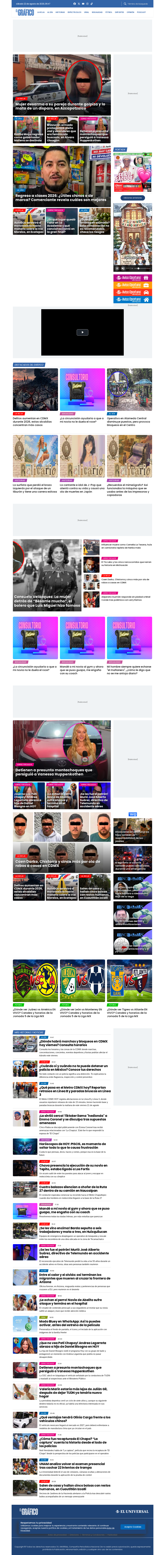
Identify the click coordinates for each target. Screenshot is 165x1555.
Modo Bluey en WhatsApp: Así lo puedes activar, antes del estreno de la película (69, 1323)
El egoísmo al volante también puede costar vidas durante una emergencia (132, 865)
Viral (43, 1317)
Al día (18, 118)
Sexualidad (46, 1204)
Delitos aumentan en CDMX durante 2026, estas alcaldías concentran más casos (28, 892)
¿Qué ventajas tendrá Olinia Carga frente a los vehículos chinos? (74, 1419)
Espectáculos (88, 118)
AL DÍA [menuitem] (50, 12)
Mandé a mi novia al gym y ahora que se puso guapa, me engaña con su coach (74, 1210)
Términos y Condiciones (93, 1534)
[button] (117, 268)
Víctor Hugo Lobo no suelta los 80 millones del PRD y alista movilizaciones (131, 921)
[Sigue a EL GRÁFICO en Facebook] (80, 1542)
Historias (45, 1140)
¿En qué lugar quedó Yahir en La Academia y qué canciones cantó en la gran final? (61, 226)
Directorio (74, 1534)
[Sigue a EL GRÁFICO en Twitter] (81, 1542)
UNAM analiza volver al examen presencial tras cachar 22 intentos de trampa (72, 1466)
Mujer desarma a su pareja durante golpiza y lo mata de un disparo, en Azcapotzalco (60, 106)
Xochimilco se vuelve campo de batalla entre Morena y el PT (132, 949)
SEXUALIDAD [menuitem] (97, 12)
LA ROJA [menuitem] (40, 12)
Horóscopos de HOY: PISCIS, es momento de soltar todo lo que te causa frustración (72, 1146)
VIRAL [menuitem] (86, 12)
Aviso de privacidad (57, 1534)
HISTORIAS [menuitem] (60, 12)
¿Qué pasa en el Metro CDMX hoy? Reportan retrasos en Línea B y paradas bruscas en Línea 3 (75, 1091)
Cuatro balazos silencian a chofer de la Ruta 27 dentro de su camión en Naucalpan (73, 1189)
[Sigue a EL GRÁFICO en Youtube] (85, 1542)
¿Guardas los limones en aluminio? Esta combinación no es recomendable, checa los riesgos (95, 226)
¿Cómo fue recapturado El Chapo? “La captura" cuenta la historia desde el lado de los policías (72, 1442)
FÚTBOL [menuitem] (108, 12)
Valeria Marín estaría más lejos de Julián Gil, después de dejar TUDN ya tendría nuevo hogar (73, 1392)
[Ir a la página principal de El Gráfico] (25, 12)
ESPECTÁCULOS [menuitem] (74, 12)
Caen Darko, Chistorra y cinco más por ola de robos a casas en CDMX (57, 863)
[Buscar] (125, 3)
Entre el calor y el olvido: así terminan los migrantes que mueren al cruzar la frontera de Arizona (74, 1278)
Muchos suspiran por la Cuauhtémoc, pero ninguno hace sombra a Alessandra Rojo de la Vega (131, 892)
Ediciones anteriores (133, 198)
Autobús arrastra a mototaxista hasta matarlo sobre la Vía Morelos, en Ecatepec (29, 227)
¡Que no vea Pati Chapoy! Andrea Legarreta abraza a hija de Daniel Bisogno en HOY (27, 800)
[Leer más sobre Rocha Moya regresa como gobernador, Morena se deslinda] (29, 130)
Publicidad (112, 1534)
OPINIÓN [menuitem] (130, 12)
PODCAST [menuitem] (141, 12)
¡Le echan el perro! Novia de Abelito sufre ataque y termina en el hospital (60, 800)
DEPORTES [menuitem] (119, 12)
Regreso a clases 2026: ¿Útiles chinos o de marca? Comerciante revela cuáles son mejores (60, 197)
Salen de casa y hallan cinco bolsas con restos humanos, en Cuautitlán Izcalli (94, 893)
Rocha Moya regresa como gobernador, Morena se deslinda (28, 137)
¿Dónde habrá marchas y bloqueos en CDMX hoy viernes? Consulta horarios (73, 1043)
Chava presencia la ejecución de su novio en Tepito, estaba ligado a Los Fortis (73, 1167)
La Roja (21, 98)
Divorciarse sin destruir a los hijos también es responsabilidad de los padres (132, 836)
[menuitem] (74, 4)
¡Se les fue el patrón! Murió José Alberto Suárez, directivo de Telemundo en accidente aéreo (94, 800)
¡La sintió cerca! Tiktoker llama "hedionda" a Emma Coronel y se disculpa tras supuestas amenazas (73, 1119)
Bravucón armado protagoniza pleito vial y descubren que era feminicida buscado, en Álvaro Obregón (61, 132)
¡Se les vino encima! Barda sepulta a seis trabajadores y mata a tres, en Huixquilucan (73, 1230)
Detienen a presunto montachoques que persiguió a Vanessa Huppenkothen (94, 135)
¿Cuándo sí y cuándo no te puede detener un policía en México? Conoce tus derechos (73, 1068)
